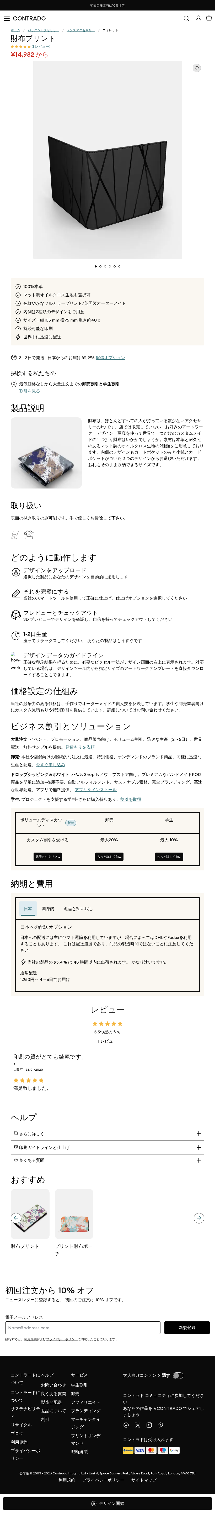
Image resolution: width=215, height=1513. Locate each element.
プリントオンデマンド (85, 1439)
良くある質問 (53, 1393)
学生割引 (79, 1385)
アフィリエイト (85, 1402)
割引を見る (29, 391)
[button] (107, 160)
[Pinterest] (163, 1425)
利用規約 (19, 1442)
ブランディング (85, 1410)
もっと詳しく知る (109, 857)
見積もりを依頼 (80, 747)
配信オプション (110, 357)
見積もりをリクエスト (48, 857)
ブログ (17, 1433)
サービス (79, 1375)
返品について (53, 1410)
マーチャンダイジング (85, 1423)
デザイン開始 (111, 1503)
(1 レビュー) (41, 46)
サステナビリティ (25, 1412)
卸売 (75, 1393)
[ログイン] (198, 19)
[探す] (186, 18)
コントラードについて (25, 1378)
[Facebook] (128, 1425)
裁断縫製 (79, 1451)
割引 (45, 1419)
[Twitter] (140, 1425)
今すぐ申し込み (50, 765)
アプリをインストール (96, 789)
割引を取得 (130, 799)
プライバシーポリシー (25, 1454)
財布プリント (25, 1246)
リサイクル (21, 1424)
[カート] (209, 19)
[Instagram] (151, 1425)
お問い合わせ (53, 1385)
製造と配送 (51, 1402)
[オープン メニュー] (6, 18)
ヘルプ (47, 1375)
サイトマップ (144, 1480)
